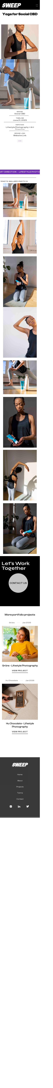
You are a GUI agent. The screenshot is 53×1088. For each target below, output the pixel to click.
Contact (19, 799)
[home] (11, 5)
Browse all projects (20, 741)
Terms (20, 793)
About (19, 781)
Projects (20, 787)
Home (19, 775)
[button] (37, 5)
